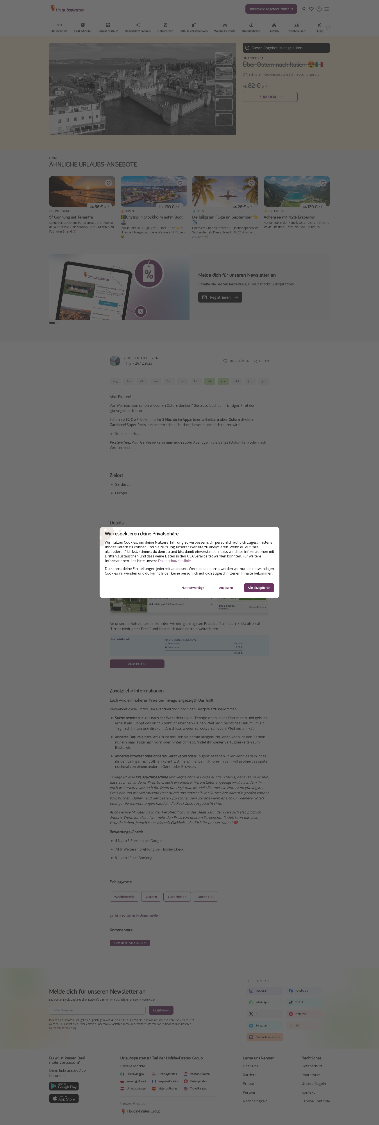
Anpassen (226, 588)
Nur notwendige (192, 588)
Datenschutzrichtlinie (174, 561)
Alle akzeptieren (259, 588)
